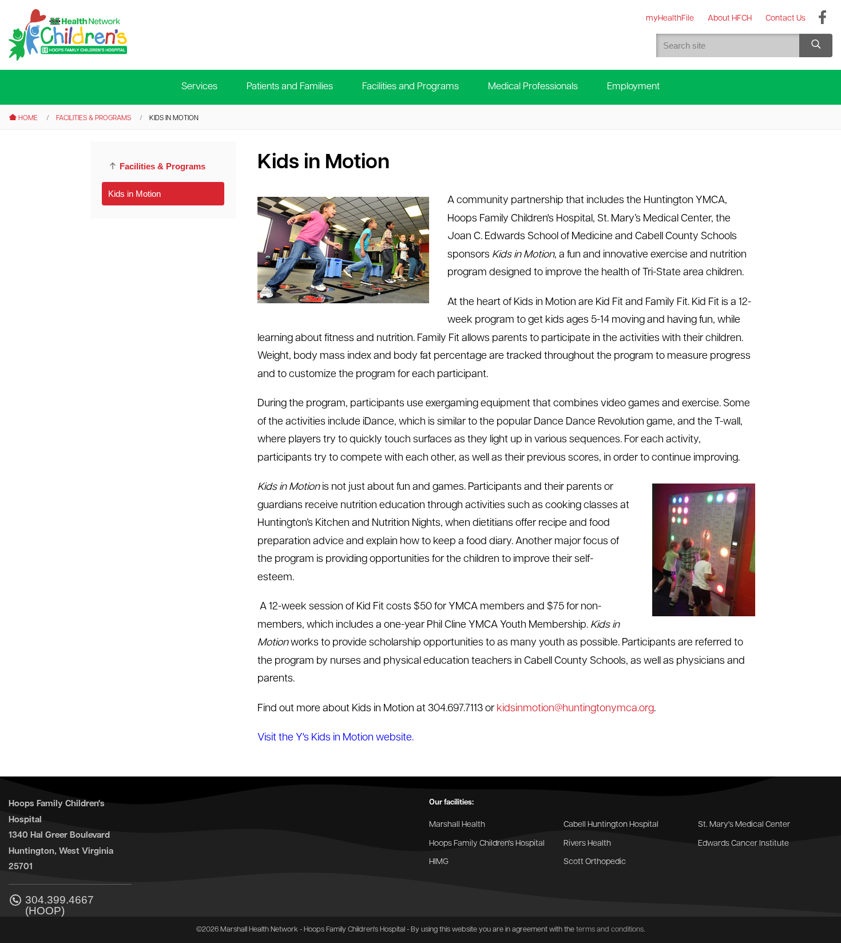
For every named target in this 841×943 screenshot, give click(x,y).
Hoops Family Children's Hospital (487, 843)
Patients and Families (290, 87)
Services (199, 87)
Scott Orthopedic (595, 862)
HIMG (439, 862)
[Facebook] (822, 18)
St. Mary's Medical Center (744, 825)
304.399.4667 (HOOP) (59, 905)
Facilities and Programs (410, 87)
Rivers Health (587, 843)
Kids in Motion (134, 194)
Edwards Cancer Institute (743, 843)
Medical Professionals (533, 87)
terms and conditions (610, 929)
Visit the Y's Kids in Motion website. (335, 738)
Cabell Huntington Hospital (611, 825)
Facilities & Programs (93, 118)
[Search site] (815, 45)
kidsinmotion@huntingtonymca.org (575, 709)
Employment (633, 87)
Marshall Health (457, 825)
